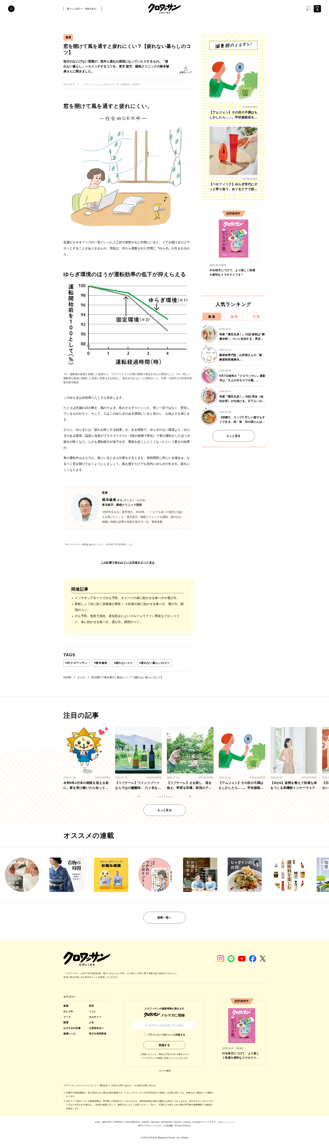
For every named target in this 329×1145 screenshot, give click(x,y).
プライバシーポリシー (176, 1054)
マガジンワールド (153, 1125)
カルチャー (95, 1017)
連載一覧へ (164, 917)
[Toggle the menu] (11, 8)
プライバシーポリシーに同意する (166, 1034)
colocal (187, 1122)
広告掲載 (168, 1125)
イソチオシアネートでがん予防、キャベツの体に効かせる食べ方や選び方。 (127, 598)
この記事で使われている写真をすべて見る (128, 562)
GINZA (145, 1122)
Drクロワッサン (76, 662)
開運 (65, 1022)
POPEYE (118, 1122)
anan (97, 1122)
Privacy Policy (182, 1125)
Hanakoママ (199, 1122)
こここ (229, 1122)
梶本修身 (100, 662)
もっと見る (233, 435)
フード (67, 1017)
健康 (68, 37)
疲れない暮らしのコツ (154, 662)
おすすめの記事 (72, 1028)
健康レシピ (69, 1033)
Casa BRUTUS (132, 1122)
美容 (91, 1005)
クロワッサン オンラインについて (80, 1085)
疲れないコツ (123, 662)
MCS (140, 1125)
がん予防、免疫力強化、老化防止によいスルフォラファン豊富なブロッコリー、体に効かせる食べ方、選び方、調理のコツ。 (127, 619)
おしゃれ (68, 1011)
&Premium (166, 1122)
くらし (92, 1011)
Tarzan (177, 1122)
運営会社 (104, 1085)
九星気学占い (96, 1028)
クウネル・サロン (215, 1122)
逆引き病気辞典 (97, 1033)
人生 (91, 1022)
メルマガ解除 (164, 1071)
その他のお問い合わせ (145, 1085)
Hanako (155, 1122)
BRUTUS (107, 1122)
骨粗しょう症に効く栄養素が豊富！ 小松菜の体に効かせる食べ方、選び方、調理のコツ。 (129, 607)
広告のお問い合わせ (121, 1085)
